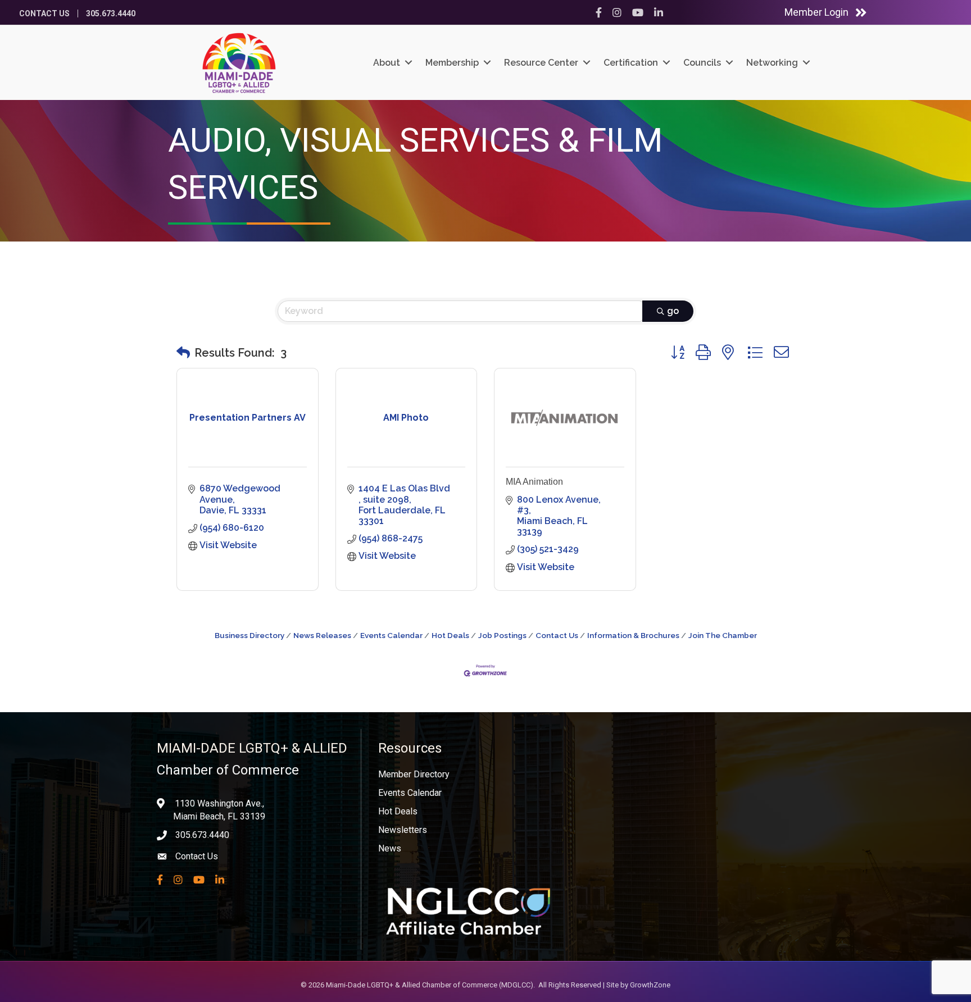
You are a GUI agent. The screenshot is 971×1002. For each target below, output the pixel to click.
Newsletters (402, 830)
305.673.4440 (110, 13)
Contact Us (44, 13)
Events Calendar (391, 635)
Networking (772, 62)
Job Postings (502, 635)
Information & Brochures (633, 635)
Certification (631, 62)
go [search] (673, 311)
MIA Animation (534, 481)
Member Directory (414, 774)
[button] (183, 353)
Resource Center (541, 62)
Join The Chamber (722, 635)
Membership (452, 62)
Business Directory (249, 635)
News (389, 848)
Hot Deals (450, 635)
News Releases (322, 635)
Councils (702, 62)
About (386, 62)
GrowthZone (650, 985)
